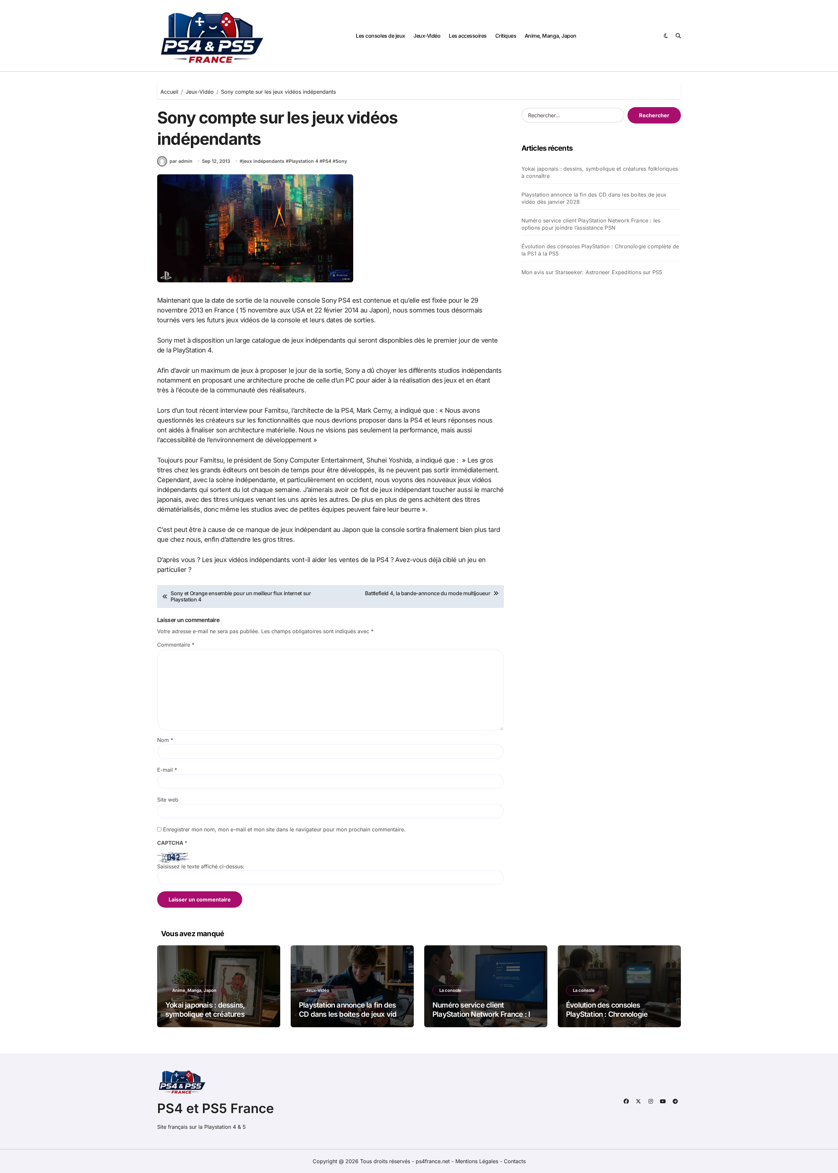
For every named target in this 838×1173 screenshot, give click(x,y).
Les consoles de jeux (380, 35)
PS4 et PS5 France (215, 1108)
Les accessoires (468, 35)
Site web (167, 799)
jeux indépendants (263, 161)
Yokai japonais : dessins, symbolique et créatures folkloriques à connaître (599, 172)
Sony (341, 161)
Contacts (515, 1161)
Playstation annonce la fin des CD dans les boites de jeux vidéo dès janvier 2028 (593, 198)
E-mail (167, 769)
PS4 (326, 161)
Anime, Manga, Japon (550, 35)
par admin (181, 161)
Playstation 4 (303, 161)
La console (450, 990)
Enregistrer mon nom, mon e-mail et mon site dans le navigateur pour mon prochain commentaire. (284, 829)
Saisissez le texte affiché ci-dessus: (201, 866)
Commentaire (175, 644)
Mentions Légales (477, 1161)
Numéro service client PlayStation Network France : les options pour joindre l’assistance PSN (591, 224)
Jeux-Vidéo (426, 35)
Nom (165, 740)
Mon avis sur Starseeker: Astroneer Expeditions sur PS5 (592, 272)
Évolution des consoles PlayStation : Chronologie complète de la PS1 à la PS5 (600, 250)
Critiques (506, 35)
